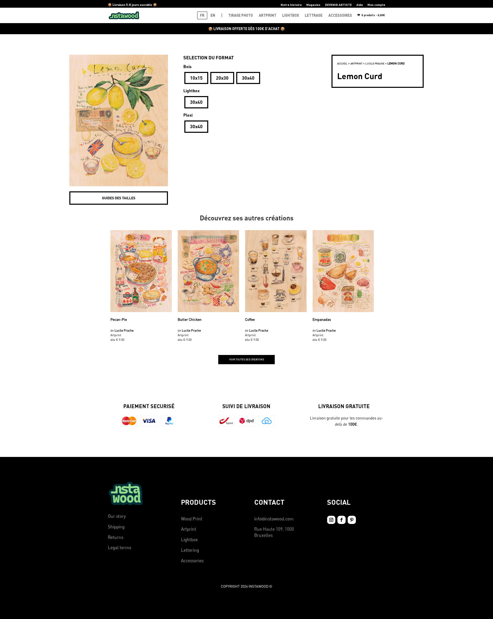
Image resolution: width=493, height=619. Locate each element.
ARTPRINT (267, 15)
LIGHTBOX (290, 15)
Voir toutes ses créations (246, 359)
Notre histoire (291, 4)
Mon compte (376, 4)
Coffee (250, 319)
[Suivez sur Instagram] (331, 520)
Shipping (116, 526)
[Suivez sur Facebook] (341, 520)
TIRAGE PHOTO (240, 15)
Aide (359, 4)
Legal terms (119, 547)
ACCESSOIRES (340, 15)
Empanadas (321, 319)
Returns (115, 537)
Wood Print (191, 518)
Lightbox (189, 539)
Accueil (342, 63)
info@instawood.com (273, 518)
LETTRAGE (314, 15)
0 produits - (373, 15)
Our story (117, 516)
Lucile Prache (374, 63)
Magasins (313, 4)
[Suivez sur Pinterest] (352, 520)
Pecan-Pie (118, 319)
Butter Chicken (190, 319)
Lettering (190, 550)
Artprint (188, 529)
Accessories (192, 560)
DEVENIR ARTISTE (338, 4)
